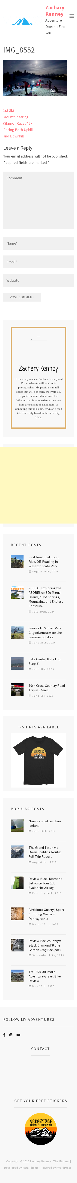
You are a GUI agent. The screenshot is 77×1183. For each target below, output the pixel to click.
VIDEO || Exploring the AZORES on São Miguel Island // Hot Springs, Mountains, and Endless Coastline (46, 597)
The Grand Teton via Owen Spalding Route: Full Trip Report (45, 852)
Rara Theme (30, 1168)
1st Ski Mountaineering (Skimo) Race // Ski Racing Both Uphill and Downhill (18, 123)
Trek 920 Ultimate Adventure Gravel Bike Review (45, 976)
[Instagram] (10, 1035)
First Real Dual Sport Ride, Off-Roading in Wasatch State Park (44, 561)
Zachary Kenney (54, 10)
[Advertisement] (38, 485)
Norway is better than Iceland (45, 823)
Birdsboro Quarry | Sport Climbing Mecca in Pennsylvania (46, 914)
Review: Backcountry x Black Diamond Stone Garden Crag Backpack (45, 945)
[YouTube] (18, 1035)
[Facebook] (4, 1035)
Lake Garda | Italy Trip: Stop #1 (45, 661)
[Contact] (41, 1077)
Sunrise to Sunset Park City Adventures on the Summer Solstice (45, 632)
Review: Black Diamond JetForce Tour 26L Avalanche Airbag (45, 883)
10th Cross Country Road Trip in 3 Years (47, 687)
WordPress (64, 1168)
